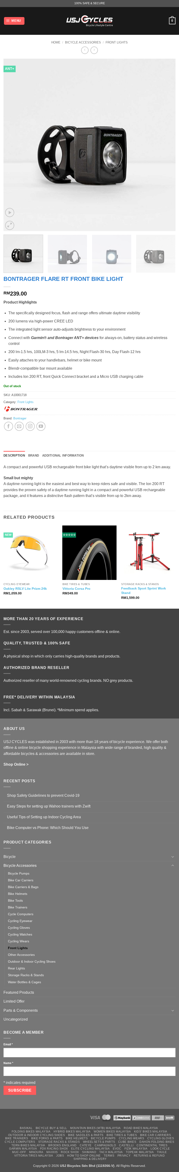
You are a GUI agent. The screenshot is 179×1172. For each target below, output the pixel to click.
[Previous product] (94, 50)
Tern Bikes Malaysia (28, 1145)
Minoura (36, 1152)
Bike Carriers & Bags (23, 887)
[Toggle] (173, 856)
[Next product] (84, 50)
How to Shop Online (84, 1155)
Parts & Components (20, 1010)
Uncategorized (15, 1019)
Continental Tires (152, 1145)
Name (8, 1063)
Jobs (60, 1155)
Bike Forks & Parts (47, 1138)
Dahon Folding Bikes (156, 1141)
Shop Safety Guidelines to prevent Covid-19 (43, 795)
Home (55, 42)
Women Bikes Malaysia (112, 1131)
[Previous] (13, 145)
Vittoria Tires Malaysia (33, 1155)
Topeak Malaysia (140, 1152)
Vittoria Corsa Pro (76, 588)
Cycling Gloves (19, 927)
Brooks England (62, 1145)
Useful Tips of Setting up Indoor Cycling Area (44, 817)
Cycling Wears (18, 941)
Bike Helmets (17, 894)
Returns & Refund (149, 1155)
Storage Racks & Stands (26, 975)
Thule (162, 1152)
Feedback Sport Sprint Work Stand (143, 590)
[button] (14, 21)
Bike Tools (15, 900)
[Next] (166, 145)
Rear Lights (16, 968)
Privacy (124, 1155)
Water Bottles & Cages (24, 982)
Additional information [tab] (63, 455)
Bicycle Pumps (18, 873)
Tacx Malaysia (111, 1152)
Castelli (126, 1145)
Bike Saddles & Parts (85, 1135)
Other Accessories (21, 955)
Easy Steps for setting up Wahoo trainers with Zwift (48, 806)
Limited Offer (13, 1001)
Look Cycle (160, 1148)
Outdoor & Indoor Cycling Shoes (31, 961)
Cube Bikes (127, 1141)
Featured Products (18, 992)
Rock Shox (70, 1152)
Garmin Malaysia (23, 1148)
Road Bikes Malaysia (141, 1128)
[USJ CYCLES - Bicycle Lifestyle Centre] (89, 20)
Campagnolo (105, 1145)
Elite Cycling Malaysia (90, 1148)
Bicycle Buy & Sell (51, 1128)
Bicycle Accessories (83, 42)
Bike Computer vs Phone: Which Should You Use (48, 828)
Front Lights (117, 42)
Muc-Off (19, 1152)
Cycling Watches (20, 934)
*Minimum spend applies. (78, 710)
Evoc (117, 1148)
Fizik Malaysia (136, 1148)
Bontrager (19, 418)
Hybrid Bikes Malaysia (72, 1131)
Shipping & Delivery (90, 1159)
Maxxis (52, 1152)
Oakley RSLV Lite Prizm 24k (25, 588)
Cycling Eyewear (20, 921)
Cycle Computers (20, 914)
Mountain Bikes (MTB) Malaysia (95, 1128)
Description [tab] (14, 455)
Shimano (89, 1152)
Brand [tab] (33, 455)
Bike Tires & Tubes (122, 1135)
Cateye (86, 1145)
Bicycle (9, 857)
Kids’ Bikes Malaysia (150, 1131)
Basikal (26, 1128)
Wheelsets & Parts (99, 1141)
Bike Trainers (17, 907)
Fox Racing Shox (54, 1148)
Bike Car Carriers (20, 880)
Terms (109, 1155)
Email (8, 1044)
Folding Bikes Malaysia (31, 1131)
